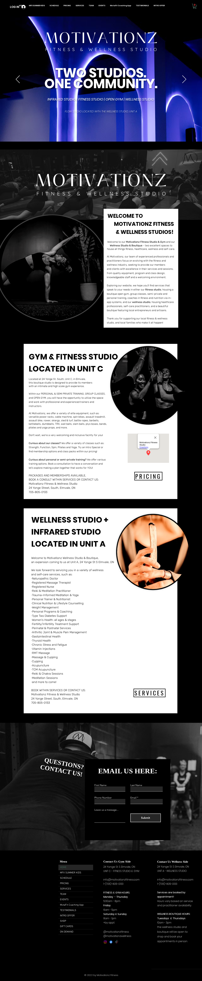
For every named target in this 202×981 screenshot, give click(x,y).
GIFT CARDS (66, 926)
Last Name (136, 785)
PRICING (64, 883)
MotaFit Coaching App (72, 905)
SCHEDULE (66, 878)
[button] (195, 6)
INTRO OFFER (67, 915)
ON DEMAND (66, 931)
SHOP (63, 921)
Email (133, 797)
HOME (63, 867)
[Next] (184, 79)
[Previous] (18, 79)
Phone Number (103, 797)
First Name (100, 785)
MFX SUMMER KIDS (70, 872)
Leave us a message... (106, 810)
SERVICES (65, 888)
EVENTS (64, 899)
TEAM (63, 894)
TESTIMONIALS (68, 910)
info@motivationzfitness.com (121, 879)
